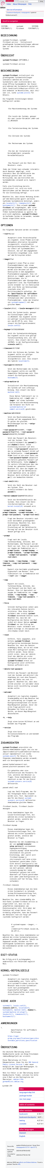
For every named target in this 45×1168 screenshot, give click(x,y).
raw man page (25, 1099)
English (22, 1136)
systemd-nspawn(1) (19, 302)
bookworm (23, 1114)
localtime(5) (23, 361)
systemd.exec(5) (9, 756)
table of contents (27, 1105)
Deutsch (22, 1133)
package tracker (25, 1096)
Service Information (14, 10)
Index (9, 4)
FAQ (29, 4)
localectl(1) (11, 203)
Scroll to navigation (10, 21)
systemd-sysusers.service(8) (20, 781)
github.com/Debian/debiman (28, 1162)
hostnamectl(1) (9, 205)
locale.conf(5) (14, 325)
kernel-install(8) (15, 506)
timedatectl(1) (25, 203)
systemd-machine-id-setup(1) (15, 1012)
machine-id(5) (13, 392)
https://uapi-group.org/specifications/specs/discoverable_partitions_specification (23, 1038)
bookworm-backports (13, 12)
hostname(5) (13, 378)
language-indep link (27, 1092)
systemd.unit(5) (23, 93)
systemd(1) (7, 1006)
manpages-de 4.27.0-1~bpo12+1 (26, 1147)
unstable (22, 1124)
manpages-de (25, 12)
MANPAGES (9, 1)
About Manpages (19, 4)
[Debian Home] (3, 4)
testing (22, 1120)
